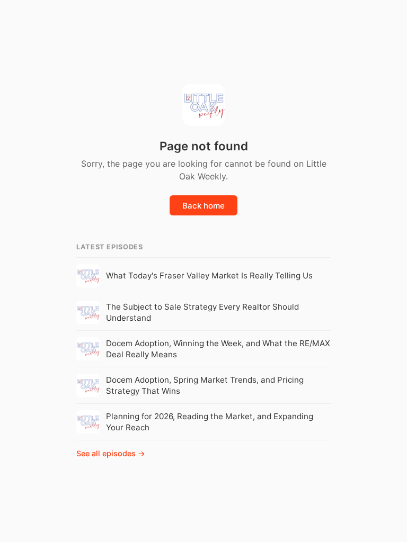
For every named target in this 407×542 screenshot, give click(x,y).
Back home (203, 206)
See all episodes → (110, 453)
